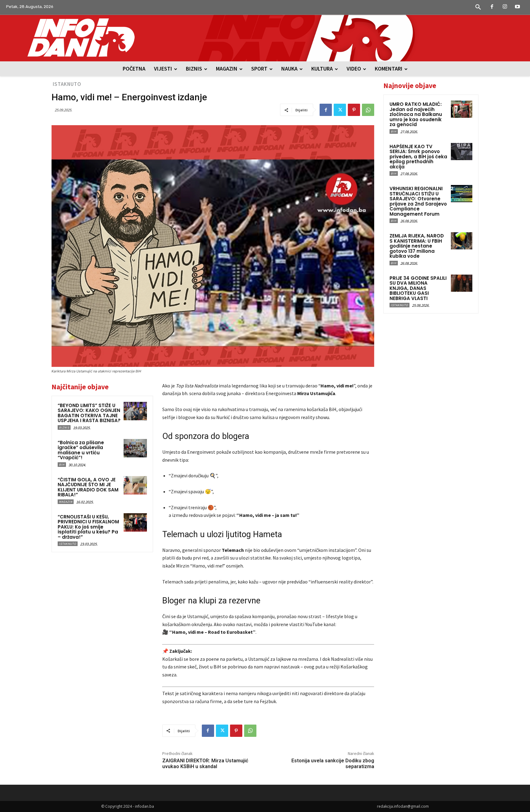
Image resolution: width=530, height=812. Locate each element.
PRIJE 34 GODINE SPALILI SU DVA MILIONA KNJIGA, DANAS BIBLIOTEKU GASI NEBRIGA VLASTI (418, 288)
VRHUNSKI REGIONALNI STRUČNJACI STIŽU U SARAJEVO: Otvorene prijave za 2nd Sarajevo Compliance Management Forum (418, 201)
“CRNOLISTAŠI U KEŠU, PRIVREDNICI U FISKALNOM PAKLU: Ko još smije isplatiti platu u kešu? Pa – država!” (88, 527)
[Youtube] (517, 7)
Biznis (64, 427)
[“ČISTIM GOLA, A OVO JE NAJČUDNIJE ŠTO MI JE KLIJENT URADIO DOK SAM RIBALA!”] (135, 485)
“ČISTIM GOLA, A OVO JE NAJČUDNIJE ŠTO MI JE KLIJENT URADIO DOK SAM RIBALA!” (88, 487)
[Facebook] (492, 7)
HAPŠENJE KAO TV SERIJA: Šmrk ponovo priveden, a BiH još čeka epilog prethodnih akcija (418, 156)
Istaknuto (67, 84)
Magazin (65, 502)
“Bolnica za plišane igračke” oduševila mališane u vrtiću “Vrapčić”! (81, 450)
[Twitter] (340, 110)
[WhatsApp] (368, 110)
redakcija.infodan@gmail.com (403, 806)
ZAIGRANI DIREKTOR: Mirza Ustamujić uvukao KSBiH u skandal (205, 763)
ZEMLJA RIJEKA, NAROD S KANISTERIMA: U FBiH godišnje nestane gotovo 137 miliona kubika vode (417, 246)
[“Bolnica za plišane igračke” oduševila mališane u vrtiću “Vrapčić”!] (135, 448)
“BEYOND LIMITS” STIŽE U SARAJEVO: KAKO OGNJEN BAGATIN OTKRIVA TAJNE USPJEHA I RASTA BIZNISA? (89, 413)
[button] (478, 7)
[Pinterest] (354, 110)
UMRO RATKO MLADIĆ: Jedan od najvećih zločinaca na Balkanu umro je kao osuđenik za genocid (416, 114)
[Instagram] (504, 7)
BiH (62, 465)
